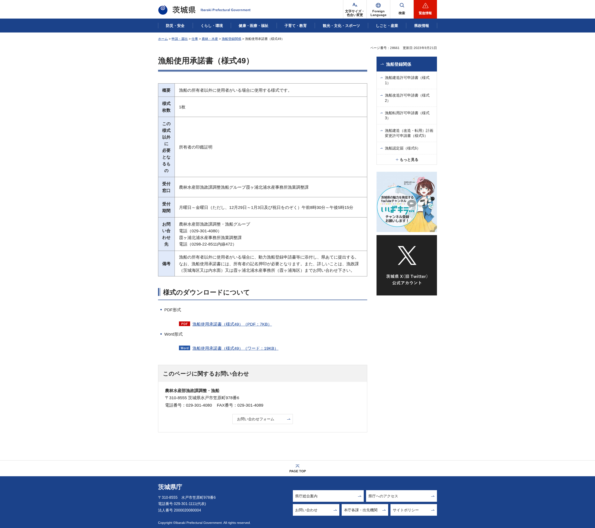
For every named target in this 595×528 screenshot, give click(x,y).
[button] (378, 9)
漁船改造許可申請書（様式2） (407, 97)
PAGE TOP (297, 471)
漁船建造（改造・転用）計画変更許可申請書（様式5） (409, 133)
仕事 (195, 39)
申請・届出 (180, 39)
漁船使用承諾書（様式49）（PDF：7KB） (232, 324)
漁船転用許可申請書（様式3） (407, 115)
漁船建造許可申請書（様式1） (407, 80)
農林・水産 (210, 39)
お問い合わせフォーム (255, 419)
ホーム (163, 39)
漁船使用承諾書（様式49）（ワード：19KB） (235, 348)
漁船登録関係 (231, 39)
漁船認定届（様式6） (402, 148)
